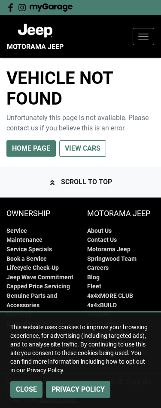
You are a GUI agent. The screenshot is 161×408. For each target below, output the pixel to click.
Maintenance (24, 240)
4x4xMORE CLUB (110, 296)
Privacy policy (78, 389)
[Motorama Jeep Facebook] (12, 7)
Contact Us (102, 240)
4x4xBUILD (102, 305)
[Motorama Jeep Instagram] (24, 7)
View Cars (82, 148)
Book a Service (26, 259)
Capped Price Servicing (38, 286)
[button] (143, 36)
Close (26, 389)
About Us (99, 231)
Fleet (94, 286)
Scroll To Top (86, 182)
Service (16, 231)
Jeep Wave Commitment (39, 277)
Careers (98, 268)
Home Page (31, 148)
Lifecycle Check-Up (32, 268)
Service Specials (29, 249)
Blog (93, 277)
